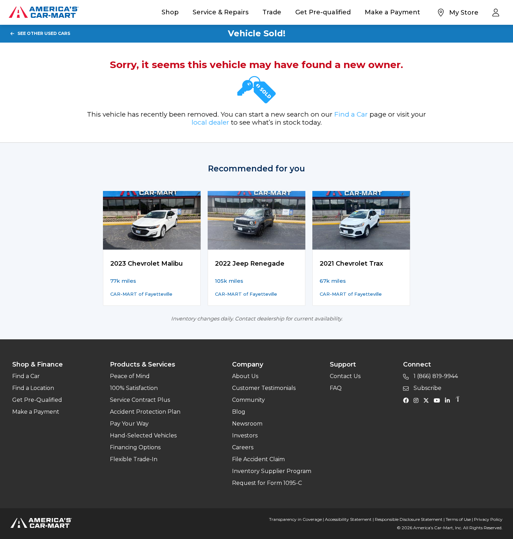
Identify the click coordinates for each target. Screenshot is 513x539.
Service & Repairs (220, 12)
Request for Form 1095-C (267, 483)
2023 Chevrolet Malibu (146, 263)
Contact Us (345, 376)
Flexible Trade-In (133, 459)
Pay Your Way (129, 423)
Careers (242, 447)
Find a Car (351, 114)
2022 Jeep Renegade (249, 263)
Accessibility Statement (348, 519)
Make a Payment (392, 12)
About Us (245, 376)
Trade (271, 12)
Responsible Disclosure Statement (409, 519)
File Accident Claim (258, 459)
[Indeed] (457, 400)
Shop (170, 12)
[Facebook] (407, 400)
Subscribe (426, 388)
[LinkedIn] (449, 400)
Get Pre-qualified (323, 12)
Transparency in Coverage (295, 519)
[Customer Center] (497, 12)
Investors (245, 435)
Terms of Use (458, 519)
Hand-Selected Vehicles (143, 435)
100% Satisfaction (134, 388)
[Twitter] (427, 400)
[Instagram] (418, 400)
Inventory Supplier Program (271, 471)
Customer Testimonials (264, 388)
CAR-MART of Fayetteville (141, 294)
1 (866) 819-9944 (435, 376)
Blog (238, 411)
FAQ (336, 388)
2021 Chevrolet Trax (351, 263)
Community (248, 400)
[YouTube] (439, 400)
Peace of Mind (130, 376)
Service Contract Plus (140, 400)
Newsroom (247, 423)
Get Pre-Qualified (37, 400)
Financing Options (135, 447)
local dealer (210, 122)
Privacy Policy (488, 519)
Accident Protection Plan (145, 411)
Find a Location (33, 388)
